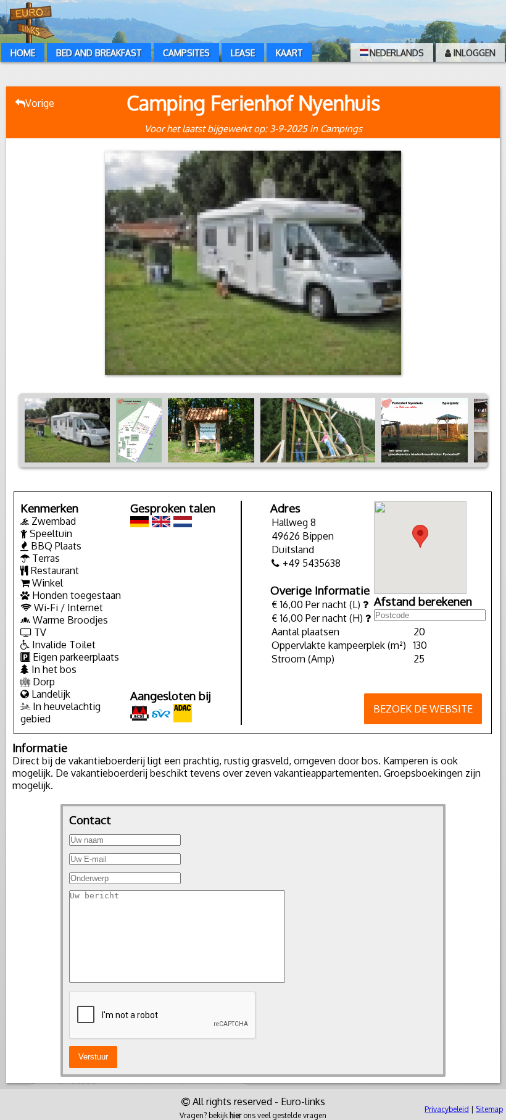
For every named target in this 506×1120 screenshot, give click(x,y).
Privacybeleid (447, 1109)
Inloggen (473, 53)
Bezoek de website (423, 709)
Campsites (186, 53)
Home (22, 53)
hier (235, 1115)
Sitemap (489, 1109)
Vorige (39, 103)
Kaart (289, 53)
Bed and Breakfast (99, 53)
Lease (243, 53)
